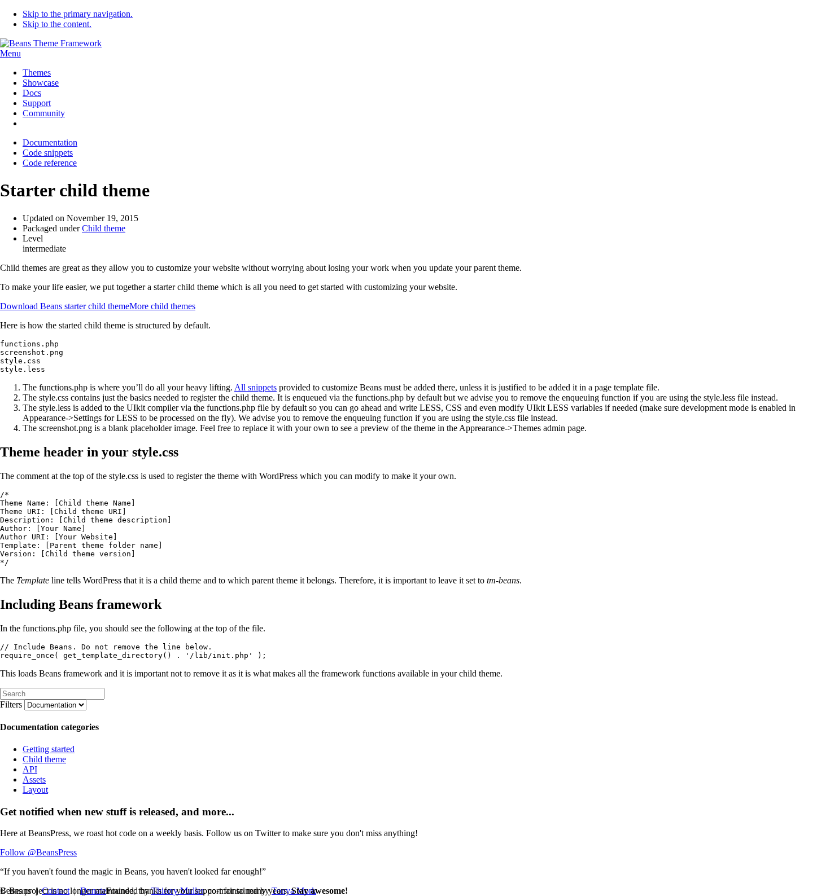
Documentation (50, 142)
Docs (32, 93)
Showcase (41, 82)
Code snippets (48, 152)
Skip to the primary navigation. (78, 14)
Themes (37, 72)
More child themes (162, 306)
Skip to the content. (57, 24)
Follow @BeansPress (38, 852)
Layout (35, 789)
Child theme (103, 228)
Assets (34, 779)
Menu (10, 53)
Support (37, 103)
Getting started (49, 749)
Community (44, 113)
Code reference (50, 163)
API (30, 769)
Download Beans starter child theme (64, 306)
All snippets (255, 387)
